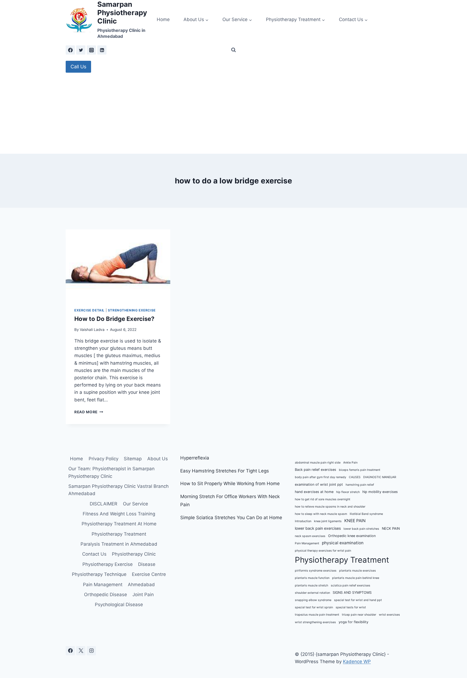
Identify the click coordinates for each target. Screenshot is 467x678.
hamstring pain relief (360, 484)
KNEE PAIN (355, 520)
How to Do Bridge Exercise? (114, 318)
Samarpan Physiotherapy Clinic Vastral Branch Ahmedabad (118, 490)
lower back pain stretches (361, 529)
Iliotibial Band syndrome (366, 514)
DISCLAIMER (103, 503)
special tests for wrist (351, 607)
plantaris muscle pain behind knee (355, 578)
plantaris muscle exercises (357, 570)
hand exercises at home (314, 492)
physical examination (342, 542)
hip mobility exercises (380, 492)
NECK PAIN (391, 528)
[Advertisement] (233, 113)
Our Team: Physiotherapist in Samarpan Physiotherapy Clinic (111, 472)
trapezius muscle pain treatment (317, 614)
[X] (80, 650)
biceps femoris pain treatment (359, 470)
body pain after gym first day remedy (320, 477)
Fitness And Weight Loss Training (119, 513)
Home (163, 19)
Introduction (303, 521)
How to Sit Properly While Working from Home (230, 483)
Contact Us (94, 554)
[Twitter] (80, 50)
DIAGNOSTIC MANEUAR (379, 477)
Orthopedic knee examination (352, 536)
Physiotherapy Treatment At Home (119, 523)
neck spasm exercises (310, 536)
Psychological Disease (119, 604)
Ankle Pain (350, 462)
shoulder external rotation (312, 593)
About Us (157, 458)
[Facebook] (70, 50)
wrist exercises (389, 614)
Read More (88, 412)
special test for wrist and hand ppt (358, 600)
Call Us (78, 66)
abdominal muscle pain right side (318, 462)
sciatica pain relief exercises (350, 585)
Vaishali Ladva (92, 329)
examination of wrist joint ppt (319, 484)
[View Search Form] (233, 50)
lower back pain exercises (318, 528)
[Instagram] (91, 50)
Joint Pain (143, 594)
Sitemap (133, 458)
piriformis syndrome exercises (315, 570)
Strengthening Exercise (132, 310)
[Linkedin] (101, 50)
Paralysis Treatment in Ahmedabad (119, 544)
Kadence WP (357, 661)
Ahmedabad (141, 584)
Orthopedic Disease (105, 594)
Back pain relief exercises (315, 470)
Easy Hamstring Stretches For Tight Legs (224, 471)
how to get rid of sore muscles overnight (322, 499)
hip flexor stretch (348, 492)
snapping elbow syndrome (313, 600)
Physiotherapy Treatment (119, 534)
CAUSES (355, 477)
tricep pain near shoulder (359, 614)
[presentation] (118, 264)
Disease (146, 564)
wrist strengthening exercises (315, 622)
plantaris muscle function (312, 578)
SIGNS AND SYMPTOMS (352, 592)
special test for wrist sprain (314, 607)
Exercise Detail (89, 310)
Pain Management (102, 584)
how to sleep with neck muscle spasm (321, 514)
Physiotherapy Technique (99, 574)
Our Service (135, 503)
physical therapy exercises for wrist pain (323, 550)
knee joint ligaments (328, 521)
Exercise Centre (149, 574)
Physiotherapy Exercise (107, 564)
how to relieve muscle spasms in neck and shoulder (330, 506)
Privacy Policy (103, 458)
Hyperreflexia (194, 458)
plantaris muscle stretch (311, 585)
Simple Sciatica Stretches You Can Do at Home (231, 517)
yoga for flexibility (353, 622)
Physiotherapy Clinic (134, 554)
